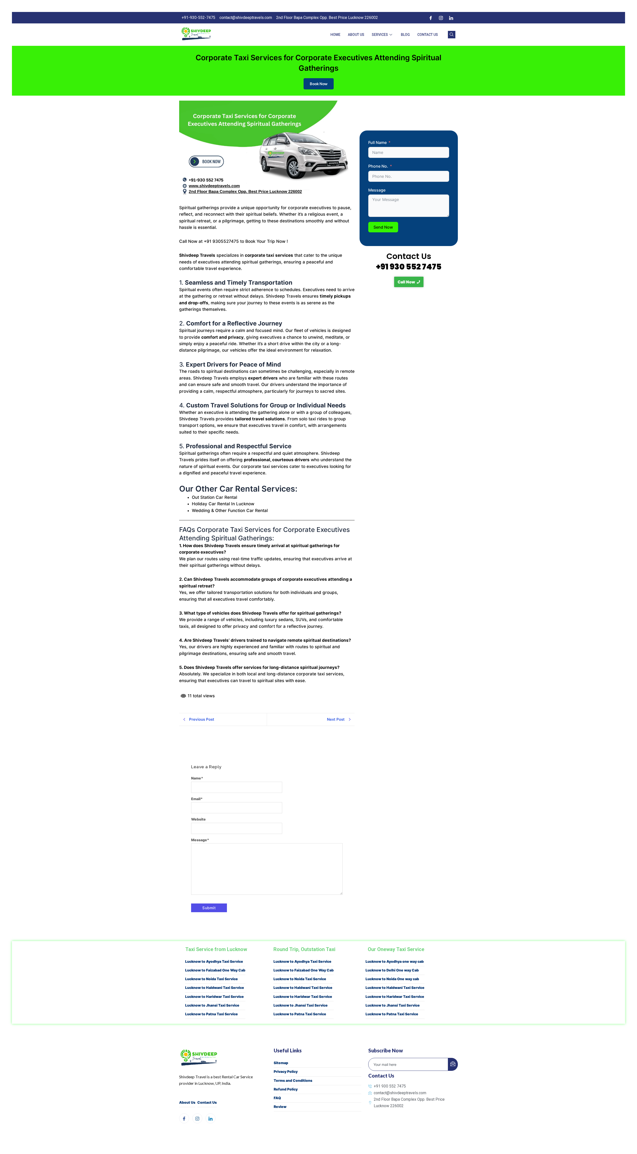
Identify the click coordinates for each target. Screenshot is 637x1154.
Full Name (377, 142)
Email (197, 799)
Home (335, 35)
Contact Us (427, 35)
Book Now (318, 83)
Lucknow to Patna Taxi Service (211, 1014)
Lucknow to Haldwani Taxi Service (214, 987)
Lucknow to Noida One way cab (392, 978)
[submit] (453, 1064)
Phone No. (378, 166)
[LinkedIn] (451, 17)
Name (197, 778)
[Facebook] (430, 17)
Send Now (383, 227)
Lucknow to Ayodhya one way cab (395, 961)
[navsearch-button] (451, 34)
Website (198, 819)
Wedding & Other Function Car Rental (230, 510)
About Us (356, 35)
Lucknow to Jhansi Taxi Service (212, 1005)
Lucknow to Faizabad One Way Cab (215, 970)
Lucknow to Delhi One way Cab (392, 970)
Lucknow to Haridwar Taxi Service (214, 996)
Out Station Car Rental (214, 497)
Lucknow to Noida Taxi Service (211, 978)
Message (200, 840)
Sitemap (281, 1062)
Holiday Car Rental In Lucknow (223, 503)
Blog (405, 35)
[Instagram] (441, 17)
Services (380, 35)
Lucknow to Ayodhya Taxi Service (214, 961)
